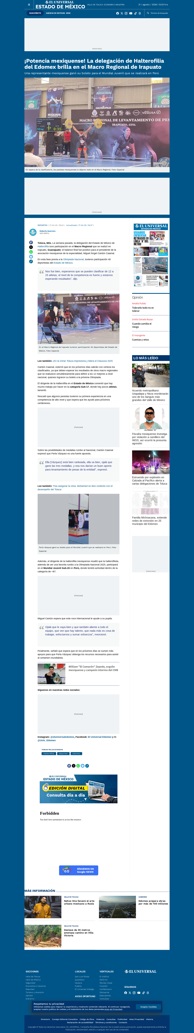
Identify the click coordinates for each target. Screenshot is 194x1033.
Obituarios (104, 992)
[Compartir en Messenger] (31, 257)
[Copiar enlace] (31, 261)
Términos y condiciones (106, 1022)
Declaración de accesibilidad (80, 1022)
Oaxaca (78, 983)
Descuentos (105, 995)
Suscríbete (35, 13)
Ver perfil (44, 233)
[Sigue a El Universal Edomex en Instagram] (127, 14)
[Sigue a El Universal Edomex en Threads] (140, 14)
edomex (76, 753)
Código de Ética (87, 1019)
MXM (68, 13)
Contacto (123, 1022)
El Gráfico (104, 976)
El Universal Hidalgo (84, 989)
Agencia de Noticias (55, 13)
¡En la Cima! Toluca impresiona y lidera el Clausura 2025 (83, 361)
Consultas (104, 999)
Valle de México (33, 980)
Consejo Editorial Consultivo (65, 1019)
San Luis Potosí (82, 976)
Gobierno (30, 999)
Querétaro (79, 980)
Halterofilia (43, 246)
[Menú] (29, 4)
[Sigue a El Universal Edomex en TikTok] (136, 14)
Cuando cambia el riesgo (141, 325)
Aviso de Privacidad (113, 1009)
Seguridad (30, 983)
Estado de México (63, 262)
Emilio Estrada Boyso (142, 319)
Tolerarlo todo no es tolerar (143, 309)
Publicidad (122, 1019)
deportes (63, 753)
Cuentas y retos (140, 339)
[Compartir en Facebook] (31, 242)
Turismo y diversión (35, 992)
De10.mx (104, 980)
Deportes (42, 225)
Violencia (100, 1019)
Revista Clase (106, 983)
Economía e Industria (114, 5)
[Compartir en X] (31, 247)
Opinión (137, 297)
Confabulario (106, 989)
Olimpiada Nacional (73, 259)
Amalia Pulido (139, 303)
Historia (149, 1019)
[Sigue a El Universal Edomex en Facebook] (118, 14)
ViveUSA (104, 986)
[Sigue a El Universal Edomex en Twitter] (122, 14)
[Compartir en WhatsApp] (31, 252)
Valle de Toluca (95, 5)
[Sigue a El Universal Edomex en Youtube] (131, 14)
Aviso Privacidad (136, 1019)
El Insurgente (138, 335)
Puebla (78, 986)
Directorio (45, 1019)
